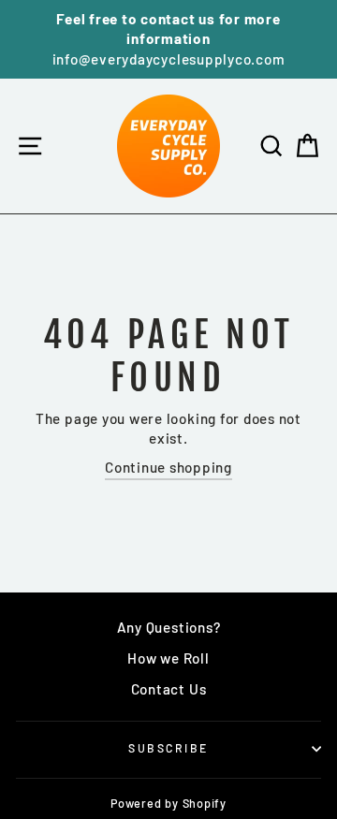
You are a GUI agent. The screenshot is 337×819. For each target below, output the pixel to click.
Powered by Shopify (168, 803)
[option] (168, 39)
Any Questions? (169, 627)
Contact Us (169, 688)
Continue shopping (168, 467)
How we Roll (168, 658)
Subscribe (168, 747)
